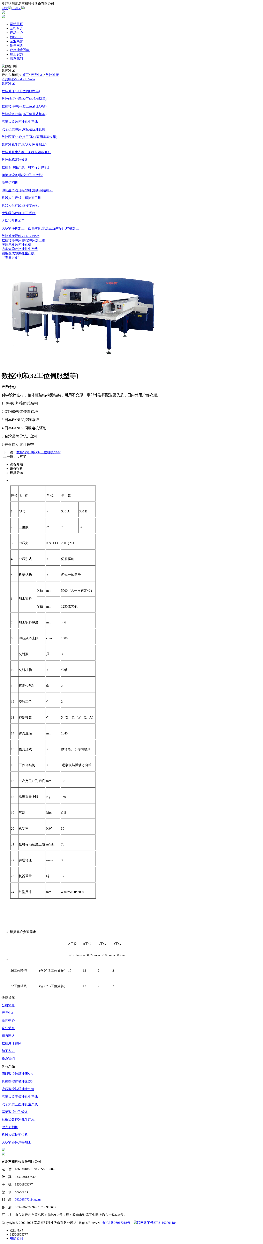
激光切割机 (10, 182)
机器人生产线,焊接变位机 (20, 205)
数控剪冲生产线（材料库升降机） (26, 167)
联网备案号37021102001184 (156, 1222)
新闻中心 (16, 37)
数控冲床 (52, 75)
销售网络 (16, 45)
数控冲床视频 (20, 50)
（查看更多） (11, 257)
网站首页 (16, 24)
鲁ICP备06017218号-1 (117, 1222)
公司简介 (16, 28)
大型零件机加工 (13, 220)
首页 (25, 75)
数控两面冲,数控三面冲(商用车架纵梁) (29, 137)
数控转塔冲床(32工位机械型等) (24, 99)
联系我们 (16, 58)
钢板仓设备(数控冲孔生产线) (22, 175)
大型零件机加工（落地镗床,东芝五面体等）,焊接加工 (40, 228)
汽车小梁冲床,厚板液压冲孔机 (23, 129)
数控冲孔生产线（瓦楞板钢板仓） (26, 152)
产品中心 (16, 32)
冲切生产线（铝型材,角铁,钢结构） (27, 190)
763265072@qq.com (28, 1199)
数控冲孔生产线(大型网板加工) (24, 144)
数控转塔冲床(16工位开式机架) (24, 114)
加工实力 (16, 54)
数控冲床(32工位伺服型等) (21, 91)
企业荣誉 (16, 41)
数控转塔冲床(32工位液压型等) (24, 106)
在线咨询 (16, 1238)
